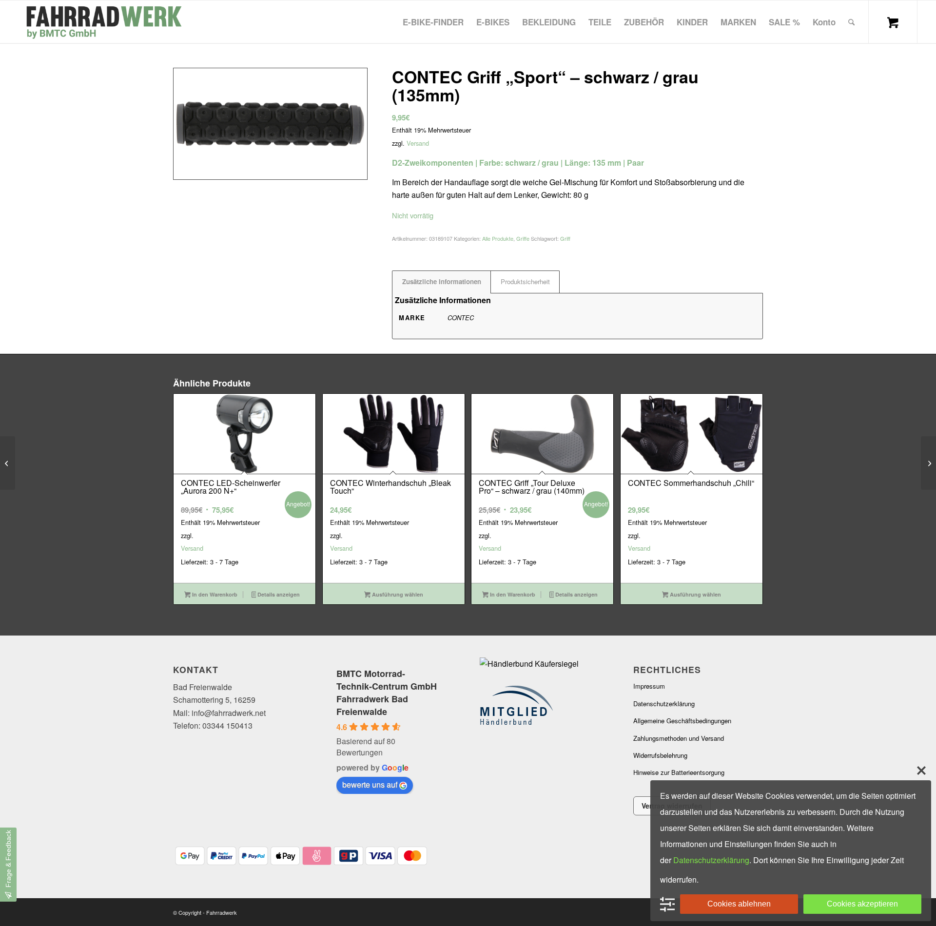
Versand (418, 143)
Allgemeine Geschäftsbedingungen (682, 720)
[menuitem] (433, 21)
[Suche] (851, 21)
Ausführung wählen (396, 594)
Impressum (649, 686)
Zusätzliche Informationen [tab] (441, 281)
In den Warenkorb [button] (214, 594)
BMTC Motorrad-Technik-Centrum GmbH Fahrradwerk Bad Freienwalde (386, 692)
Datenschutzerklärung (664, 703)
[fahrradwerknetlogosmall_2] (103, 21)
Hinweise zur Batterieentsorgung (678, 772)
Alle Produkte (497, 238)
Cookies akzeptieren (862, 904)
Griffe (522, 238)
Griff (565, 238)
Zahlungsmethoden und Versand (678, 738)
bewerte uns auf (369, 784)
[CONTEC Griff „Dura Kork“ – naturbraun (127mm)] (928, 463)
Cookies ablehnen (739, 904)
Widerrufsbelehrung (660, 755)
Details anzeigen (278, 594)
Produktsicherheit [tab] (525, 281)
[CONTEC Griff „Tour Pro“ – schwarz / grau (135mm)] (7, 463)
